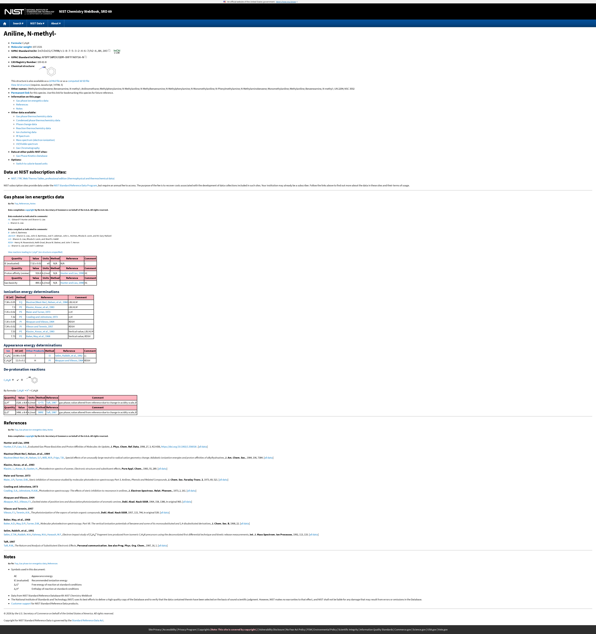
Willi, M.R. (47, 457)
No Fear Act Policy (295, 629)
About (55, 23)
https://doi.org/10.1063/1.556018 (178, 446)
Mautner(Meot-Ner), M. (16, 457)
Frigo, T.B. (59, 457)
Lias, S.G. (22, 446)
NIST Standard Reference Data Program (75, 185)
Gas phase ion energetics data (32, 100)
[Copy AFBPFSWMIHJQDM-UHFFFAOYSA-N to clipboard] (85, 57)
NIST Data (36, 23)
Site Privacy (155, 629)
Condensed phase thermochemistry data (38, 120)
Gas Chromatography (28, 148)
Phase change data (26, 124)
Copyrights (204, 629)
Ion (8, 350)
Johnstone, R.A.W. (28, 490)
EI (50, 355)
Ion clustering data (26, 132)
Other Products (35, 350)
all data (203, 446)
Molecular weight (21, 47)
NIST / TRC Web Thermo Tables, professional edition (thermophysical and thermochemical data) (63, 178)
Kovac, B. (21, 468)
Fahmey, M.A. (39, 534)
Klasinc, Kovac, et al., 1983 (40, 307)
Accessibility (169, 629)
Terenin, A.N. (23, 512)
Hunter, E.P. (10, 446)
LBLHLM (11, 235)
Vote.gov (443, 629)
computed (73, 81)
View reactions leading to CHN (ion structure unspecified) (35, 252)
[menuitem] (5, 23)
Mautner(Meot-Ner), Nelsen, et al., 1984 (47, 302)
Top (16, 203)
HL (9, 219)
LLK (9, 239)
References (22, 104)
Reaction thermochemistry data (33, 128)
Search (17, 23)
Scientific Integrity (348, 629)
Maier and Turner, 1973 (38, 312)
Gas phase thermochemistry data (34, 116)
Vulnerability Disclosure (271, 629)
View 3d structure (20, 84)
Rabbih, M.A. (24, 534)
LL (9, 245)
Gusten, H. (32, 468)
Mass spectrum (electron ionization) (35, 140)
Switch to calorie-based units (31, 163)
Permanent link (20, 92)
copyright (29, 209)
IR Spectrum (22, 136)
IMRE (41, 412)
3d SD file (84, 81)
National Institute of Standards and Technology (29, 11)
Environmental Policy (325, 629)
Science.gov (419, 629)
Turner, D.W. (22, 479)
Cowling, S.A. (11, 490)
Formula (16, 43)
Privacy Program (187, 629)
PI (21, 321)
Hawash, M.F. (54, 534)
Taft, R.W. (9, 545)
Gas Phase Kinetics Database (31, 155)
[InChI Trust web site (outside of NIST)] (117, 53)
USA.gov (431, 629)
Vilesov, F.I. (25, 501)
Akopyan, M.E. (11, 501)
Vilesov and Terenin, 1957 (39, 326)
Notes (19, 108)
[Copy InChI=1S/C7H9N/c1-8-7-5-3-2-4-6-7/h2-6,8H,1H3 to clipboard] (109, 51)
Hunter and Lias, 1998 (72, 273)
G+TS (41, 402)
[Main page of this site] (5, 23)
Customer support (21, 603)
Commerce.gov (403, 629)
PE (20, 307)
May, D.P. (21, 523)
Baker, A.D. (9, 523)
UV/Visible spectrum (27, 144)
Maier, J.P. (9, 479)
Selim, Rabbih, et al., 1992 (68, 355)
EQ (20, 302)
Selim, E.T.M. (10, 534)
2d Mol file (54, 81)
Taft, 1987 (51, 402)
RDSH (10, 242)
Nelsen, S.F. (35, 457)
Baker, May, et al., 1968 (38, 336)
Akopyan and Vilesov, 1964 (40, 321)
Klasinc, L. (9, 468)
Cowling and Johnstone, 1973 (42, 317)
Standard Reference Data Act (87, 620)
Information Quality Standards (376, 629)
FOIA (309, 629)
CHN (7, 380)
